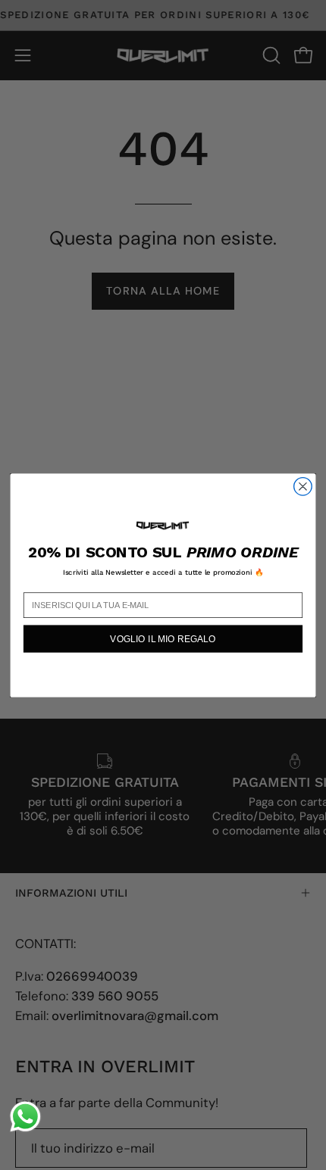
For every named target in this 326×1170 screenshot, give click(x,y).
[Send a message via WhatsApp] (25, 1116)
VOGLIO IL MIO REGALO (162, 638)
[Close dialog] (303, 486)
